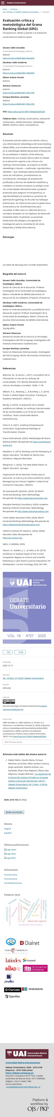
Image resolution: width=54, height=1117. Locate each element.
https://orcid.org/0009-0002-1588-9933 (18, 73)
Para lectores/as (10, 874)
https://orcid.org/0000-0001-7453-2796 (18, 92)
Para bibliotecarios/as (13, 883)
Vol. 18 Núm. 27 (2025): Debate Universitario (21, 12)
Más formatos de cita (13, 742)
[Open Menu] (3, 3)
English (7, 828)
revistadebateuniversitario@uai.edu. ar (23, 1087)
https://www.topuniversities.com (32, 498)
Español (7, 833)
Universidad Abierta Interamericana (23, 1062)
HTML (21, 652)
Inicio (5, 9)
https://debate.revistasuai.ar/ (20, 1073)
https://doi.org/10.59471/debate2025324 (26, 111)
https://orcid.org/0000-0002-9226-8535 (18, 58)
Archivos (14, 9)
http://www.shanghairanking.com (33, 511)
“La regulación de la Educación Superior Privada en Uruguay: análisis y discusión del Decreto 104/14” (29, 777)
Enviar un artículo (14, 812)
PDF (8, 652)
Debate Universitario (16, 3)
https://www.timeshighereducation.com (21, 524)
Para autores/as (10, 879)
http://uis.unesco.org (12, 537)
